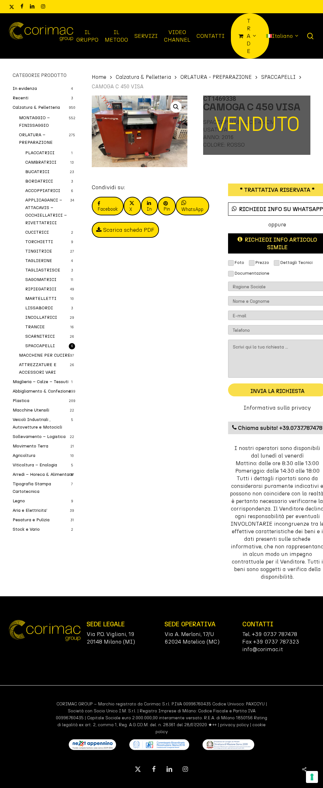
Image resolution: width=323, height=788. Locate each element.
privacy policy (234, 724)
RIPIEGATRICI (40, 289)
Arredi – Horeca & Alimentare (43, 474)
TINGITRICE (38, 251)
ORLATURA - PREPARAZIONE (216, 77)
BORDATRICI (39, 181)
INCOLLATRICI (41, 317)
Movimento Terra (30, 446)
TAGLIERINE (38, 260)
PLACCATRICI (40, 152)
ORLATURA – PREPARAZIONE (36, 138)
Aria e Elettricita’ (30, 510)
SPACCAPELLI (40, 345)
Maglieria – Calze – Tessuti (40, 381)
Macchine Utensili (31, 410)
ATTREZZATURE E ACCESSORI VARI (37, 368)
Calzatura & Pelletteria (36, 107)
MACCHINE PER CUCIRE (44, 355)
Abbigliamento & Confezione (42, 391)
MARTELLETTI (40, 298)
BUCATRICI (37, 171)
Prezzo (262, 262)
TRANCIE (35, 327)
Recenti (20, 98)
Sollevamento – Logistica (39, 436)
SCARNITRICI (40, 336)
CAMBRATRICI (40, 162)
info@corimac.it (262, 649)
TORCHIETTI (39, 241)
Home (99, 77)
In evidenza (25, 88)
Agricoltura (24, 455)
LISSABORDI (39, 308)
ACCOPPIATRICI (42, 190)
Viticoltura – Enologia (35, 465)
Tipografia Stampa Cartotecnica (32, 487)
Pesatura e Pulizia (31, 519)
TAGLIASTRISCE (42, 270)
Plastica (21, 400)
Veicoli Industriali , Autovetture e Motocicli (37, 423)
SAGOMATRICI (40, 279)
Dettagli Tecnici (296, 262)
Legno (19, 501)
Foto (239, 262)
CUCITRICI (37, 232)
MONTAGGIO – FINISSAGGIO (34, 121)
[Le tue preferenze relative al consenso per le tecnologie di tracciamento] (312, 777)
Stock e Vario (26, 529)
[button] (176, 107)
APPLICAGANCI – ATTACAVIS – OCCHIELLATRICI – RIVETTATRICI (46, 211)
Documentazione (251, 273)
